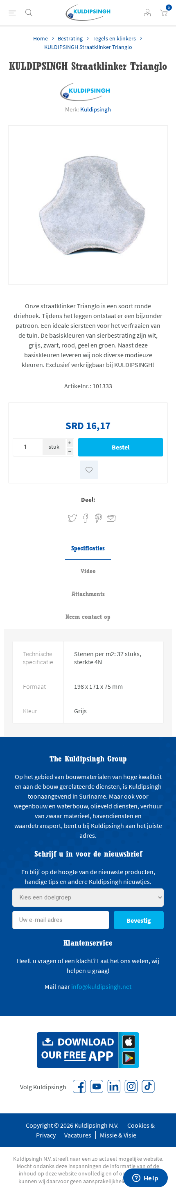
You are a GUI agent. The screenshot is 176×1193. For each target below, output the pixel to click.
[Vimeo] (114, 1086)
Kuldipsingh (95, 109)
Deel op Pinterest (98, 518)
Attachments (88, 594)
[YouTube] (97, 1086)
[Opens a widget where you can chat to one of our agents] (145, 1179)
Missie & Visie (118, 1135)
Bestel (121, 447)
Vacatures (77, 1135)
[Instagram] (131, 1086)
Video (88, 571)
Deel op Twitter (72, 518)
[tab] (88, 548)
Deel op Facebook (85, 518)
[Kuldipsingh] (85, 92)
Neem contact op (88, 617)
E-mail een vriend (107, 517)
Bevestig (138, 920)
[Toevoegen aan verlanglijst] (89, 470)
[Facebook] (79, 1086)
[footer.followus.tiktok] (148, 1086)
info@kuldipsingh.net (101, 986)
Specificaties (88, 548)
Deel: (88, 499)
